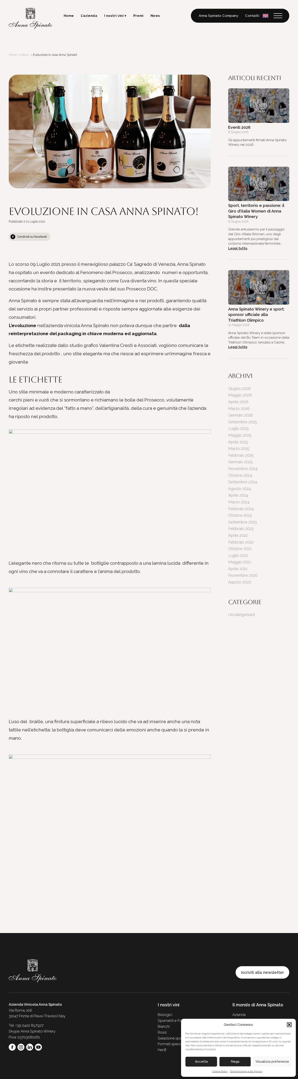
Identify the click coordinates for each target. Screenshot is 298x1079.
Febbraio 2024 (241, 508)
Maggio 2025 (240, 435)
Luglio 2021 (238, 555)
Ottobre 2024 (240, 475)
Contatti (252, 16)
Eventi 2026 (239, 127)
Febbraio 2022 (240, 542)
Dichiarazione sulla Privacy (246, 1071)
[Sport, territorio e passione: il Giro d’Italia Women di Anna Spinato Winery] (258, 184)
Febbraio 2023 (240, 528)
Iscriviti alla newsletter (262, 972)
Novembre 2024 (242, 468)
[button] (289, 1024)
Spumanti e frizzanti (174, 1020)
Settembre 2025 (242, 422)
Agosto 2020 (239, 582)
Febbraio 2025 (241, 455)
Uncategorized (241, 614)
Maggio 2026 (240, 395)
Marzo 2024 (238, 502)
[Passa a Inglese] (265, 15)
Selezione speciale (173, 1038)
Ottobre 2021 (240, 548)
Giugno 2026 (239, 388)
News (155, 16)
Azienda (239, 1014)
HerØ (162, 1050)
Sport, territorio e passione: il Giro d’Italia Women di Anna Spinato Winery (256, 211)
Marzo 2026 (239, 408)
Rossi (162, 1032)
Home (69, 16)
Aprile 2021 (238, 568)
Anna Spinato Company (218, 16)
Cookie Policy (220, 1071)
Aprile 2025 (238, 442)
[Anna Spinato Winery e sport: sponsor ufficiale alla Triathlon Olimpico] (258, 287)
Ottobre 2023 (240, 515)
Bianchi (164, 1026)
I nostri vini (113, 16)
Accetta (201, 1062)
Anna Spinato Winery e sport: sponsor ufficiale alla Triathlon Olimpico (256, 314)
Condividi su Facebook (32, 236)
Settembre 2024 (242, 482)
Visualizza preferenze (272, 1062)
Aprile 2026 (238, 402)
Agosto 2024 (239, 488)
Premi (138, 16)
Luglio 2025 (238, 428)
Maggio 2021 (239, 562)
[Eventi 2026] (258, 105)
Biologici (165, 1014)
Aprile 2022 (238, 535)
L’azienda (89, 16)
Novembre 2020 (243, 575)
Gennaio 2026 (240, 415)
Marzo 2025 (238, 448)
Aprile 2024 (238, 495)
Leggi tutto (237, 248)
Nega (235, 1062)
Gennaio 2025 (240, 462)
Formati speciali (171, 1044)
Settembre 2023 (242, 522)
